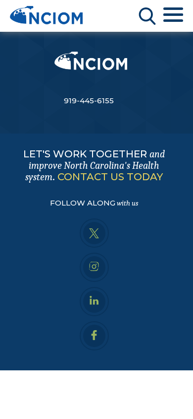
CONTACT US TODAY (110, 177)
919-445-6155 (89, 100)
